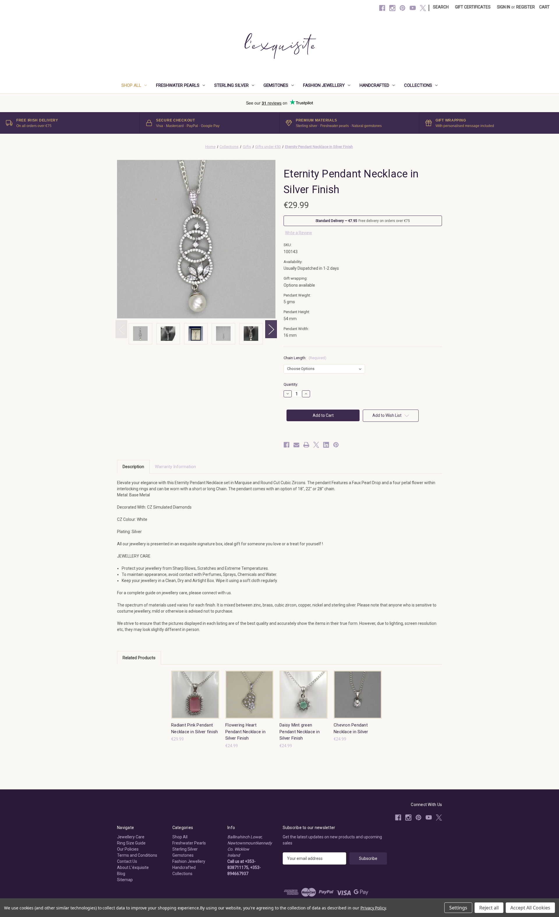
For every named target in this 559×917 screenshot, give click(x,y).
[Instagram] (392, 8)
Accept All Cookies (530, 907)
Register (525, 7)
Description (133, 466)
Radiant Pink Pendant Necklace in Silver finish (194, 728)
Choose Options (195, 699)
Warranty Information (175, 466)
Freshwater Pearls (177, 85)
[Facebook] (382, 8)
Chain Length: (305, 358)
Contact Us (127, 861)
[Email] (296, 445)
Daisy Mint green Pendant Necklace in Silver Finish (300, 731)
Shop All (131, 85)
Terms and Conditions (137, 855)
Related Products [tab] (139, 657)
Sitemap (125, 879)
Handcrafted (374, 85)
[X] (423, 8)
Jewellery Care (130, 837)
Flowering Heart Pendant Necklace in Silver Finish (245, 731)
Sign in (503, 7)
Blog (121, 873)
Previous (121, 329)
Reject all (489, 907)
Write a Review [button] (298, 232)
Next (271, 329)
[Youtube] (413, 8)
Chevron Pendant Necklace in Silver (351, 728)
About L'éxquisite (133, 867)
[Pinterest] (402, 8)
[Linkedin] (326, 445)
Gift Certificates (473, 7)
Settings (458, 907)
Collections (418, 85)
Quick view (191, 689)
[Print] (306, 445)
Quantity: (291, 384)
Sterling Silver (231, 85)
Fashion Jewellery (324, 85)
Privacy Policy (373, 908)
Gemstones (275, 85)
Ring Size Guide (131, 843)
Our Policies (128, 849)
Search (441, 7)
